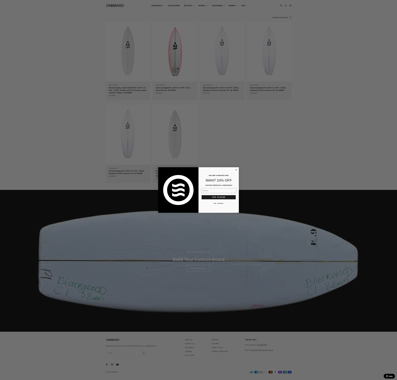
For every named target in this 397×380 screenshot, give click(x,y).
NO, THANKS (219, 203)
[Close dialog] (236, 169)
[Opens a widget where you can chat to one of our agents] (389, 376)
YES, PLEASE (218, 197)
